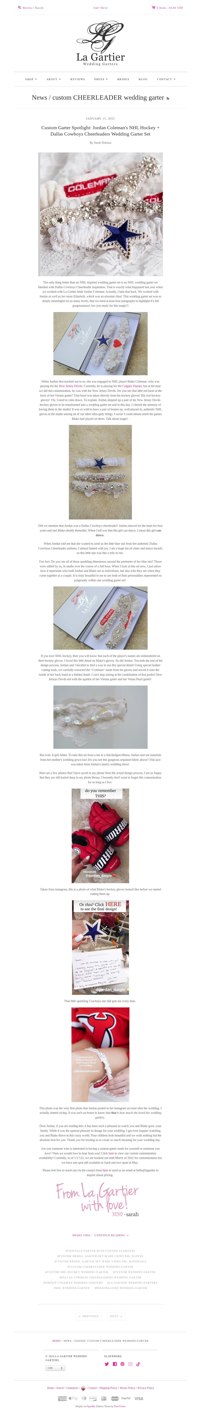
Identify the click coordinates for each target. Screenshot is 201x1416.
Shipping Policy (108, 1387)
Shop (31, 78)
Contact (166, 78)
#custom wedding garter (134, 1272)
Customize (72, 1387)
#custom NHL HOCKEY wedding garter (77, 1272)
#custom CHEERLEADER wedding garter (100, 1266)
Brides (123, 79)
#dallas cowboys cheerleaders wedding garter (100, 1277)
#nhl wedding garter (72, 1288)
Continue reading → (112, 1235)
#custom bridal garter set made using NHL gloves (101, 1256)
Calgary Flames (132, 386)
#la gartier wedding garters (132, 1282)
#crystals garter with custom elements (100, 1250)
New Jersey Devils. (71, 386)
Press (101, 78)
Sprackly (91, 1406)
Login (96, 8)
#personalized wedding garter (120, 1288)
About (54, 78)
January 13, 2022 (100, 118)
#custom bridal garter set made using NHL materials (100, 1261)
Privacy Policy (146, 1387)
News (39, 97)
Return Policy (127, 1387)
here (111, 1153)
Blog (143, 79)
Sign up (104, 8)
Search (60, 1387)
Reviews (77, 79)
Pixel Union (119, 1406)
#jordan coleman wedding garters (73, 1282)
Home (56, 1341)
